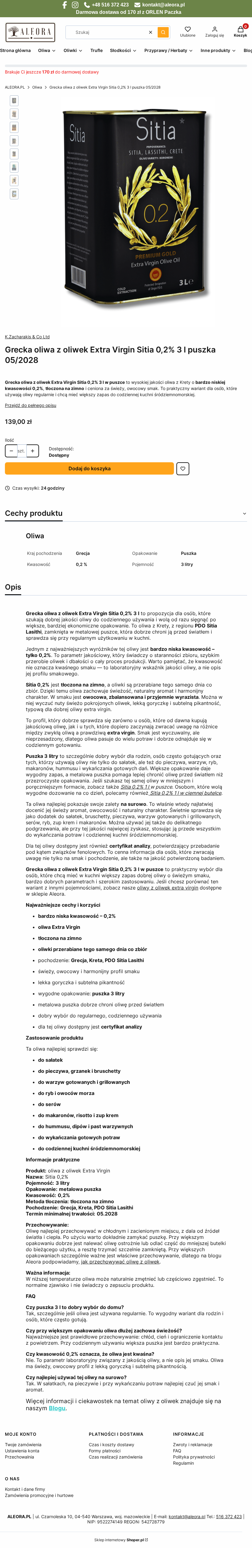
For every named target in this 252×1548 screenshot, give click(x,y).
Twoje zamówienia (23, 1444)
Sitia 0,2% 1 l (135, 787)
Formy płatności (104, 1450)
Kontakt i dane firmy (25, 1489)
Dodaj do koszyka (90, 468)
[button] (163, 32)
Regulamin (183, 1463)
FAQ (177, 1450)
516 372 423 (229, 1516)
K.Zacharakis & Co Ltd (27, 336)
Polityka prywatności (194, 1456)
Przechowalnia (19, 1456)
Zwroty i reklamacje (192, 1444)
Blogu (57, 1408)
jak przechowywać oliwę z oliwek (120, 1262)
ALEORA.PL (15, 87)
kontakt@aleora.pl (187, 1516)
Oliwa (37, 87)
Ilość (9, 440)
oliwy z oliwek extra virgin (167, 888)
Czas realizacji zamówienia (116, 1456)
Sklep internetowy (119, 1540)
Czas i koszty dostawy (111, 1444)
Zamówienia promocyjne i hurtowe (39, 1495)
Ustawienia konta (22, 1450)
